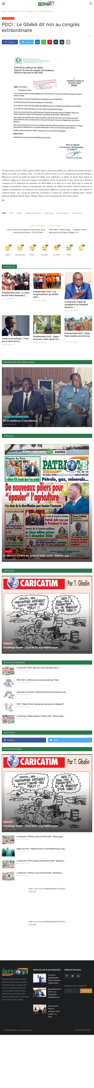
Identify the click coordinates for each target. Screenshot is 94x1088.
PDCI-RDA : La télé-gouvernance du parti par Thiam (38, 680)
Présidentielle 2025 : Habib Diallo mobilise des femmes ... (77, 336)
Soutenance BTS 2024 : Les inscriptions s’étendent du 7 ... (54, 994)
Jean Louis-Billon (62, 213)
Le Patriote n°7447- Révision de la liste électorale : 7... (39, 668)
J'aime (8, 255)
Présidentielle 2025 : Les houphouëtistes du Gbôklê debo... (45, 294)
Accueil (4, 11)
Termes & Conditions (82, 1030)
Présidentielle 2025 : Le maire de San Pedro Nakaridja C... (15, 294)
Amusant (44, 255)
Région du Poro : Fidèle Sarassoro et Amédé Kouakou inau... (41, 849)
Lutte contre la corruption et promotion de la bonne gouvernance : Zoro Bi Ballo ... (26, 231)
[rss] (78, 976)
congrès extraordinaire (33, 213)
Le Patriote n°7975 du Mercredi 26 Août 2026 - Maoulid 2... (41, 861)
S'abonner (86, 991)
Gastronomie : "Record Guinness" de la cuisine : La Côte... (54, 1011)
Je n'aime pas (20, 255)
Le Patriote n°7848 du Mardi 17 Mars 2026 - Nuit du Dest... (41, 716)
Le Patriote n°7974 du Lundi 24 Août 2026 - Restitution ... (40, 873)
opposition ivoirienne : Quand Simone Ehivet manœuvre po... (42, 692)
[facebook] (67, 976)
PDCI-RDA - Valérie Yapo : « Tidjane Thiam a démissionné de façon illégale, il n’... (68, 231)
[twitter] (72, 976)
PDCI (11, 213)
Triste (69, 255)
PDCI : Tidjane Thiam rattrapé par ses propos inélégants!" (40, 704)
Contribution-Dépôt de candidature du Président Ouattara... (76, 304)
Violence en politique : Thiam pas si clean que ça (15, 339)
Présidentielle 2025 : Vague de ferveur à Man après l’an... (46, 337)
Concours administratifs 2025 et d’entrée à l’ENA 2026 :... (54, 979)
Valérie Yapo (49, 213)
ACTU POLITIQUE (13, 11)
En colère (56, 255)
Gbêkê (19, 213)
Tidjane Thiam (77, 213)
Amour (32, 255)
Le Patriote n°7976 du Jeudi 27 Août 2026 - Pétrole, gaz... (40, 836)
